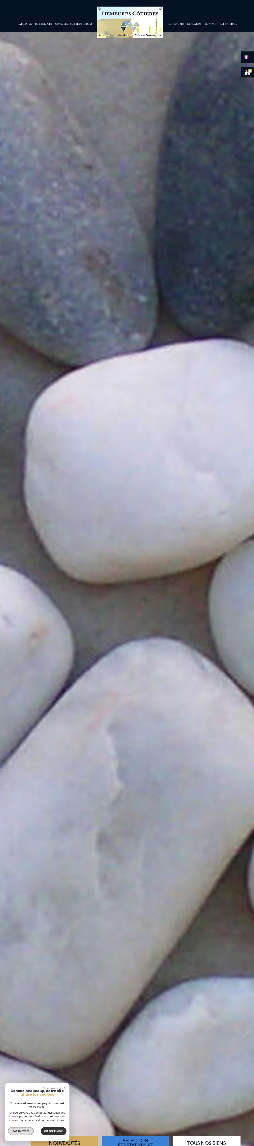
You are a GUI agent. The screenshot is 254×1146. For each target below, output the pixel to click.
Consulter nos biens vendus (73, 23)
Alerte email (228, 23)
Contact (211, 23)
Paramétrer (21, 1131)
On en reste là (51, 1088)
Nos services (43, 23)
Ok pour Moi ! (53, 1131)
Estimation (194, 23)
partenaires (176, 23)
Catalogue (24, 23)
